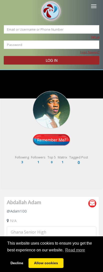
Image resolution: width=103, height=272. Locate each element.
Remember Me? (51, 140)
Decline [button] (16, 263)
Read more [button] (75, 250)
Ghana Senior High (28, 232)
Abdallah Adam (24, 202)
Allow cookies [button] (46, 263)
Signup (95, 37)
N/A (13, 220)
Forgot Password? (89, 52)
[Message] (92, 203)
